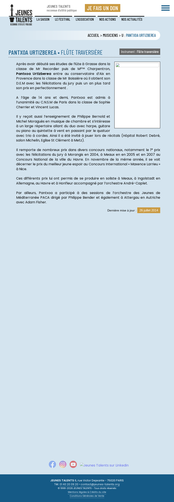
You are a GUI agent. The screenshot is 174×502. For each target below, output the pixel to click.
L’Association (85, 19)
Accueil (93, 35)
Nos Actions (107, 19)
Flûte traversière (140, 51)
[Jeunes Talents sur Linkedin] (103, 465)
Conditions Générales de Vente (87, 496)
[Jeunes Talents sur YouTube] (71, 465)
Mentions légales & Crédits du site (87, 492)
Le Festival (62, 19)
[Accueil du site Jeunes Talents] (21, 22)
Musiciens (110, 35)
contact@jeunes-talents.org (100, 484)
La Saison (42, 19)
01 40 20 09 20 (69, 484)
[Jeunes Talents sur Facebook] (51, 465)
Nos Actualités (131, 19)
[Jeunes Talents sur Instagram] (61, 465)
